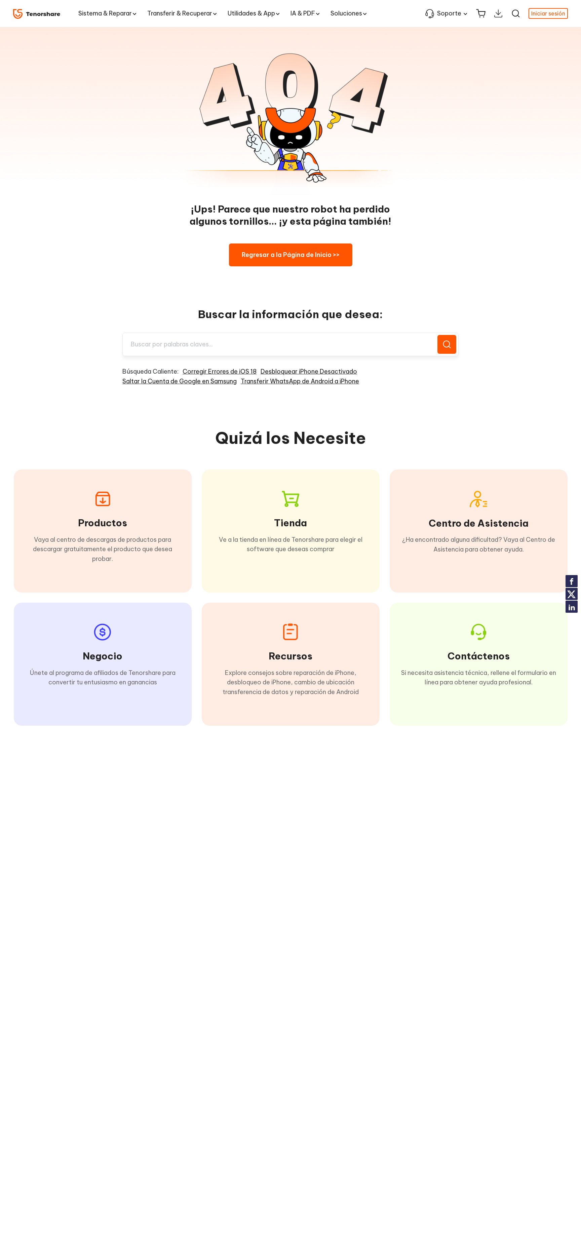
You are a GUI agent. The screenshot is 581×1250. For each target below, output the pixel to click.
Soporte (449, 13)
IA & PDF (302, 13)
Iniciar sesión (548, 13)
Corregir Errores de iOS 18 (220, 371)
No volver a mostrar (539, 645)
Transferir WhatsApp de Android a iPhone (300, 381)
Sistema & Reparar (105, 13)
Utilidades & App (251, 13)
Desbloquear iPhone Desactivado (309, 371)
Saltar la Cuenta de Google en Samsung (179, 381)
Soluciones (346, 13)
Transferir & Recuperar (179, 13)
